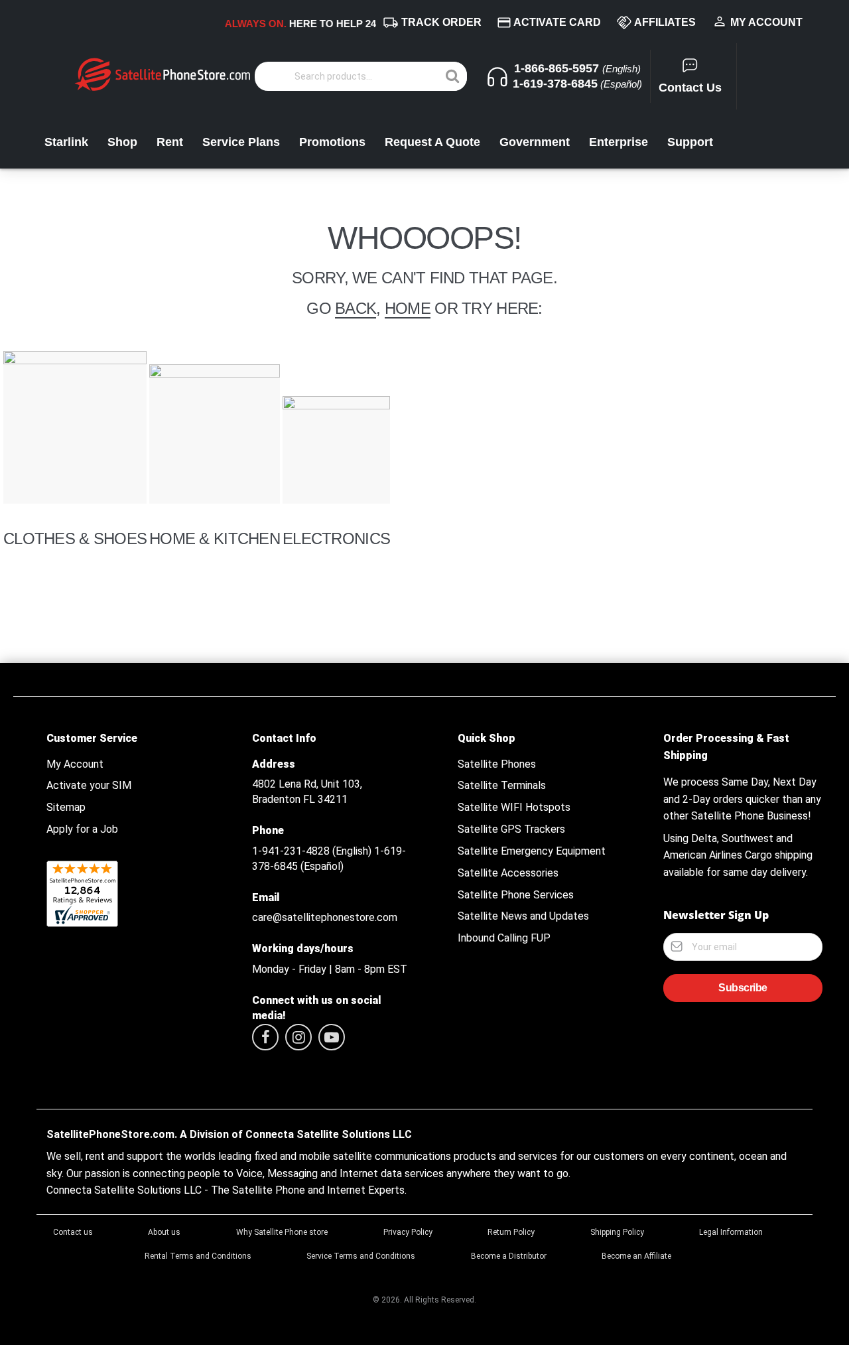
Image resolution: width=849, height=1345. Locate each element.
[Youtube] (331, 1037)
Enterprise (618, 142)
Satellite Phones (497, 764)
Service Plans (241, 142)
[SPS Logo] (162, 89)
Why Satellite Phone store (282, 1232)
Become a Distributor (509, 1256)
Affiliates (665, 22)
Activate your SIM (88, 785)
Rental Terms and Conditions (198, 1256)
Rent (170, 142)
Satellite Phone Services (516, 895)
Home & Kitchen (214, 538)
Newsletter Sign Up (716, 915)
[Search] (452, 76)
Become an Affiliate (636, 1256)
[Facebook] (265, 1037)
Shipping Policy (617, 1232)
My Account (766, 22)
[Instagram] (299, 1037)
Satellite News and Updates (523, 916)
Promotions (332, 142)
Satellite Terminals (502, 785)
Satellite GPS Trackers (511, 829)
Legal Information (731, 1232)
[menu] (424, 637)
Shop (122, 142)
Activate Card (557, 22)
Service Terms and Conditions (360, 1256)
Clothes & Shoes (75, 538)
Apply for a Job (82, 829)
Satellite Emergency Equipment (532, 851)
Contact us (73, 1232)
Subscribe (742, 987)
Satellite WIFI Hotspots (514, 807)
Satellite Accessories (508, 873)
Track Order (441, 22)
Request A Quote (432, 142)
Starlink (66, 142)
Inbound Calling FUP (504, 938)
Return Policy (511, 1232)
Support (690, 142)
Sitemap (66, 807)
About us (164, 1232)
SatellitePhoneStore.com (110, 1134)
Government (534, 142)
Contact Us (690, 87)
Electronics (336, 538)
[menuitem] (16, 637)
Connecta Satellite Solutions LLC (328, 1134)
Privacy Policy (407, 1232)
